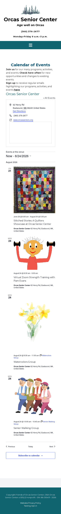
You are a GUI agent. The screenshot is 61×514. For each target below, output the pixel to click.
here (17, 90)
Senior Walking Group (26, 428)
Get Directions (19, 111)
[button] (30, 45)
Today (30, 446)
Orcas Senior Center (30, 19)
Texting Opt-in (30, 506)
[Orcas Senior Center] (30, 9)
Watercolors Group (25, 362)
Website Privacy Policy (30, 503)
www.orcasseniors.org (23, 119)
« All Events (49, 98)
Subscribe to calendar (29, 455)
